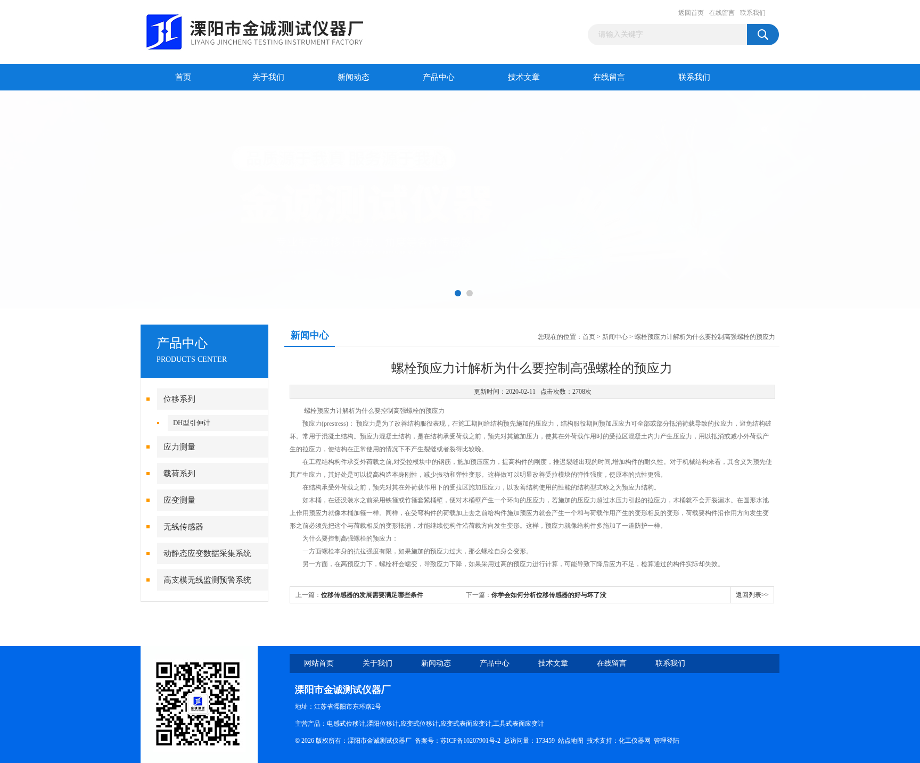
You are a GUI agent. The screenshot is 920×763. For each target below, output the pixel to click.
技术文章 (524, 77)
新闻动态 (353, 77)
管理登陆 (666, 740)
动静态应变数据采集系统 (207, 553)
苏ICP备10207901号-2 (470, 740)
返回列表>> (752, 595)
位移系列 (179, 399)
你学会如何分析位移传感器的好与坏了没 (548, 595)
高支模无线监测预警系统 (207, 580)
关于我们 (268, 77)
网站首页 (319, 663)
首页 (183, 77)
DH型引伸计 (191, 423)
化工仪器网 (635, 740)
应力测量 (179, 447)
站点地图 (571, 740)
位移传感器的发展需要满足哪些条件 (372, 595)
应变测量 (179, 500)
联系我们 (753, 12)
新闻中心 (615, 337)
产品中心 (439, 77)
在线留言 (722, 12)
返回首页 (691, 12)
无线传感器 (183, 527)
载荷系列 (179, 473)
